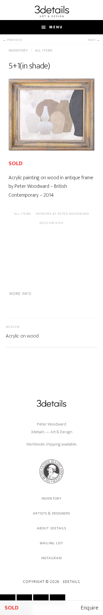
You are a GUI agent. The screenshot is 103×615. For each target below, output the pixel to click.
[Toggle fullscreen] (24, 599)
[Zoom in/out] (7, 599)
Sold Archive (51, 223)
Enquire (89, 608)
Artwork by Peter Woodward (62, 213)
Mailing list (51, 543)
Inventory (19, 50)
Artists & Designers (51, 513)
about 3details (51, 528)
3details (51, 11)
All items (44, 50)
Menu (56, 27)
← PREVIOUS (12, 40)
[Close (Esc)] (57, 599)
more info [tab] (20, 293)
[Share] (41, 599)
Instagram (51, 558)
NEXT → (94, 40)
